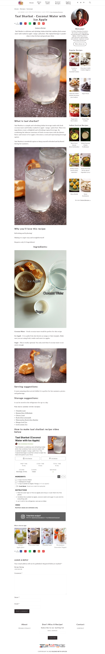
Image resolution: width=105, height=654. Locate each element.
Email (17, 604)
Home (31, 3)
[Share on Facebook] (21, 23)
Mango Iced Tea (21, 422)
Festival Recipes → (85, 200)
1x (58, 476)
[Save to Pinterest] (26, 23)
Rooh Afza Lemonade (23, 418)
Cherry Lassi (20, 415)
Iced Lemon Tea (21, 424)
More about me (80, 44)
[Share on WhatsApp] (30, 23)
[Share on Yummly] (39, 23)
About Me (39, 2)
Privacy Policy (24, 628)
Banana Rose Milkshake (24, 413)
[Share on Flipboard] (44, 23)
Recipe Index (47, 2)
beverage (30, 9)
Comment (18, 573)
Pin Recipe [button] (54, 458)
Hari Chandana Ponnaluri (25, 443)
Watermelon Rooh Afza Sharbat (27, 420)
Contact (80, 628)
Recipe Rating (19, 567)
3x (64, 476)
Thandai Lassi (21, 411)
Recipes (22, 9)
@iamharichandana (38, 517)
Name (16, 597)
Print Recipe (28, 458)
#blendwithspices (53, 517)
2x (61, 476)
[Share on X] (35, 23)
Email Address (52, 630)
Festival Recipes (57, 2)
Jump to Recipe (40, 28)
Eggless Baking (68, 2)
